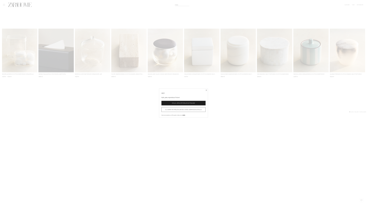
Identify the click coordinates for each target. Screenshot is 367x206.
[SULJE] (206, 90)
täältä (184, 115)
